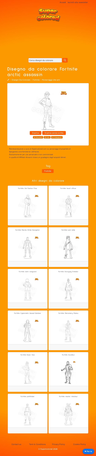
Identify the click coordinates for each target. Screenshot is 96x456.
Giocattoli (39, 137)
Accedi (63, 2)
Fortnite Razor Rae (28, 355)
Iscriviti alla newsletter (78, 2)
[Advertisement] (48, 39)
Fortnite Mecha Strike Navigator (27, 230)
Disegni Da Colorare (21, 79)
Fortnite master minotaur (68, 396)
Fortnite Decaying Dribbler (68, 271)
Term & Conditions (37, 444)
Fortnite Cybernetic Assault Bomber (27, 313)
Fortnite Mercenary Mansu (68, 313)
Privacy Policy (58, 444)
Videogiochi (58, 137)
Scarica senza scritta (54, 133)
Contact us (16, 444)
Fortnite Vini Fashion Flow (27, 188)
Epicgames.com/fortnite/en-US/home (24, 151)
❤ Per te (88, 451)
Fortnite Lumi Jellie (68, 230)
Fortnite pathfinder (28, 396)
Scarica (35, 133)
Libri (48, 137)
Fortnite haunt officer (68, 188)
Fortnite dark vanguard (27, 271)
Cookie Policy (79, 444)
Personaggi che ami (51, 79)
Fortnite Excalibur (68, 355)
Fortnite (36, 79)
